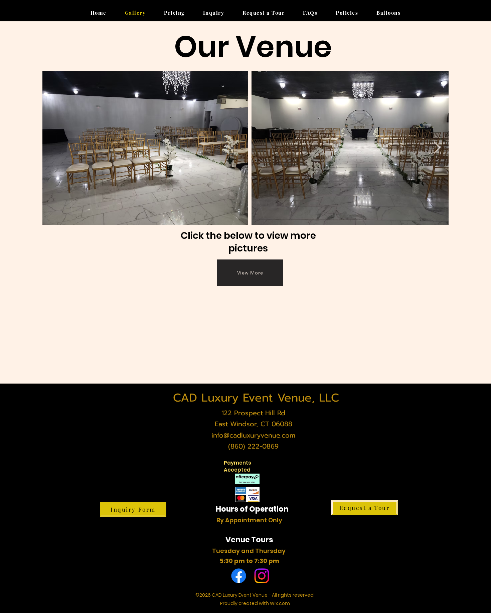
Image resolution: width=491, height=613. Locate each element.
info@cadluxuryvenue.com (253, 435)
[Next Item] (437, 147)
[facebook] (239, 576)
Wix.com (280, 603)
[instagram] (262, 576)
